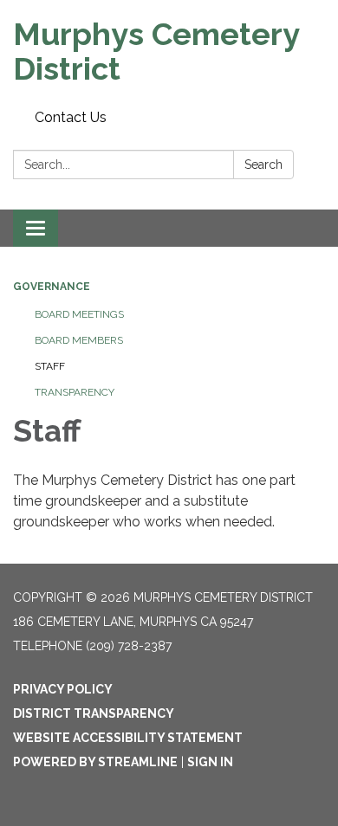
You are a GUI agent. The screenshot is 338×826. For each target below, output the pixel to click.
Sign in (210, 762)
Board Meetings (79, 314)
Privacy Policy (63, 689)
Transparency (74, 392)
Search (263, 164)
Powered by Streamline (95, 762)
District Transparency (93, 713)
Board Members (79, 340)
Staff (50, 366)
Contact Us (71, 117)
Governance (51, 287)
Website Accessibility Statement (128, 738)
